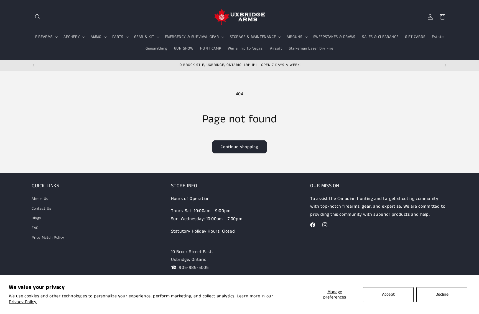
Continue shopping (239, 147)
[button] (38, 17)
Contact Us (41, 208)
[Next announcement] (445, 65)
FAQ (35, 228)
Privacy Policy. (23, 302)
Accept (388, 294)
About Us (40, 199)
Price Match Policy (48, 237)
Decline (442, 294)
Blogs (36, 218)
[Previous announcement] (33, 65)
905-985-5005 (193, 267)
